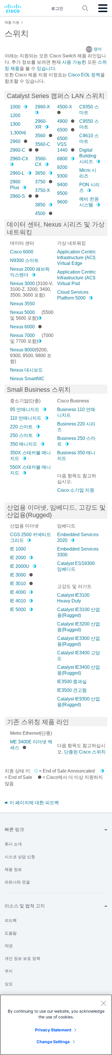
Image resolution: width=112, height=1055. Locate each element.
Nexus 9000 (22, 349)
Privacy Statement (53, 1029)
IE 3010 (18, 583)
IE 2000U (19, 566)
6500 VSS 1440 (62, 144)
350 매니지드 (23, 444)
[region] (56, 1024)
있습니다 (45, 68)
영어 (98, 49)
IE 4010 (18, 600)
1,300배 (18, 132)
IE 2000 (18, 557)
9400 (62, 184)
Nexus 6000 (22, 326)
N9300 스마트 (24, 260)
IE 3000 (18, 574)
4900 (62, 121)
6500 (62, 129)
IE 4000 (18, 592)
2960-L (17, 173)
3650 (40, 173)
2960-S (17, 196)
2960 (15, 141)
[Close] (103, 1003)
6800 (62, 158)
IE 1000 (18, 549)
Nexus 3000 (22, 283)
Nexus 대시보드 (26, 370)
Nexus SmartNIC (27, 378)
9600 (62, 201)
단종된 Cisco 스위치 (85, 751)
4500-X (64, 106)
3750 (40, 181)
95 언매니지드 (24, 409)
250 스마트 (21, 435)
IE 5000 (18, 609)
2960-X (42, 106)
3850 (40, 204)
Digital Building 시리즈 (87, 156)
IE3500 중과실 (72, 681)
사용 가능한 (74, 62)
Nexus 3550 (22, 303)
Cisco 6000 (21, 251)
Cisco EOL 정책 (84, 74)
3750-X (42, 190)
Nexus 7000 (22, 335)
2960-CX (19, 158)
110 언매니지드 (25, 418)
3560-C (42, 144)
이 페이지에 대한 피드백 (33, 802)
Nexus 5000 (22, 312)
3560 (40, 135)
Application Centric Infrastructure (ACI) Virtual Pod (76, 278)
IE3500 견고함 (72, 690)
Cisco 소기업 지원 (75, 490)
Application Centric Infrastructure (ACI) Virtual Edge (76, 257)
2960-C (17, 150)
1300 (15, 124)
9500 (62, 193)
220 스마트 (21, 426)
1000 (15, 106)
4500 (40, 213)
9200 (62, 167)
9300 (62, 176)
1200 (15, 115)
